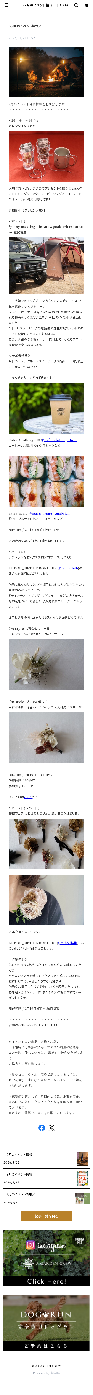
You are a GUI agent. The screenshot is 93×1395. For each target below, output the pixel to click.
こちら (28, 797)
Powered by (42, 1373)
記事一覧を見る (46, 1216)
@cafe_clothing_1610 (59, 440)
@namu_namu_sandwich (49, 513)
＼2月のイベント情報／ (25, 26)
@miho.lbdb (68, 568)
